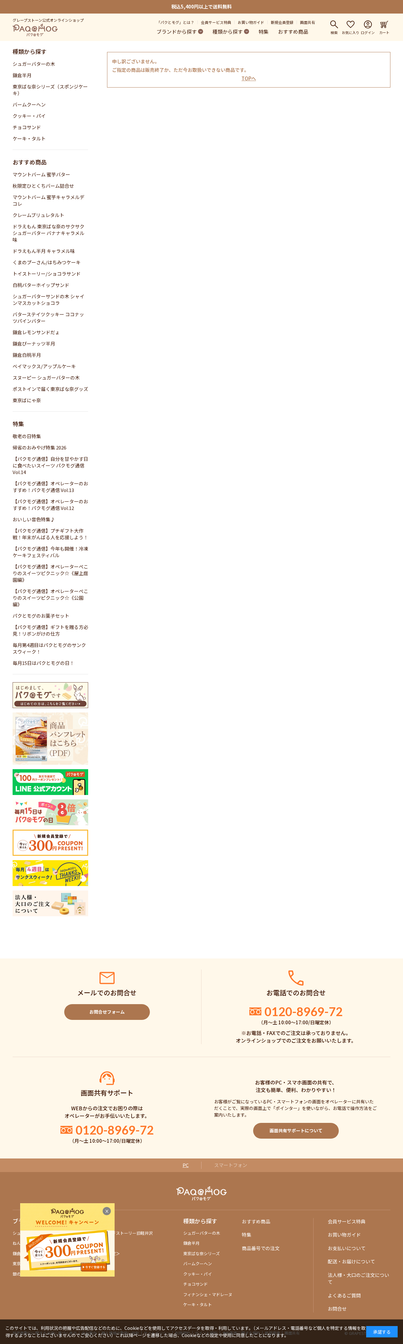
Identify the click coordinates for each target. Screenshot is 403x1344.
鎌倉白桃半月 (27, 355)
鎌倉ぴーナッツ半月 (34, 343)
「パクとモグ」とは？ (175, 22)
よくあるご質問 (344, 1295)
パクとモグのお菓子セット (41, 615)
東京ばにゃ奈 (27, 400)
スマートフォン (230, 1165)
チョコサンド (27, 127)
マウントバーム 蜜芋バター (41, 174)
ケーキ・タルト (29, 138)
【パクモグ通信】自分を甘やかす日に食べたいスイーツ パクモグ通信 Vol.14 (50, 465)
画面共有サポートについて (296, 1130)
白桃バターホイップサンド (41, 285)
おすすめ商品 (293, 31)
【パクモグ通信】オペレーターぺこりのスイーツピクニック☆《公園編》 (50, 598)
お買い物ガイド (251, 22)
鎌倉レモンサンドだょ (36, 332)
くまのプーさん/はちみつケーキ (47, 262)
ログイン (368, 32)
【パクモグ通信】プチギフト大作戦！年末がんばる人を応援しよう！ (50, 533)
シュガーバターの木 (34, 63)
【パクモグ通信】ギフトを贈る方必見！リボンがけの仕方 (50, 630)
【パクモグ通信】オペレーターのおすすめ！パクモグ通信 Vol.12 (50, 504)
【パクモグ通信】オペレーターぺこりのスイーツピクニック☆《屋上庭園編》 (50, 573)
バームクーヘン (29, 104)
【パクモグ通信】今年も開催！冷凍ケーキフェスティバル (50, 551)
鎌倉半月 (22, 75)
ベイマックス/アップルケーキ (44, 366)
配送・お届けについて (351, 1261)
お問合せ (337, 1308)
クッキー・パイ (29, 115)
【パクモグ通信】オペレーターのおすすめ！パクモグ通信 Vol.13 (50, 486)
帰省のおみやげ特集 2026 (39, 447)
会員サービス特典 (216, 22)
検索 (334, 32)
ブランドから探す (176, 31)
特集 (263, 31)
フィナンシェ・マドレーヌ (207, 1294)
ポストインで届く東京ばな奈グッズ (50, 389)
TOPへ (248, 78)
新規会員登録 (282, 22)
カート (384, 32)
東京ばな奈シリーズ (201, 1253)
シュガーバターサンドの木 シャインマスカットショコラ (48, 299)
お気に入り (350, 32)
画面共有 (307, 22)
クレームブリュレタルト (38, 215)
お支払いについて (347, 1248)
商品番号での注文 (261, 1248)
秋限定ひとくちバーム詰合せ (43, 185)
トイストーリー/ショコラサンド (47, 273)
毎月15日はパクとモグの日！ (43, 663)
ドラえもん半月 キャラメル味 (44, 251)
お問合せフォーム (107, 1012)
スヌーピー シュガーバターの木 (46, 377)
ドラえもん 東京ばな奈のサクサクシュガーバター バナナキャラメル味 (48, 233)
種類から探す (228, 31)
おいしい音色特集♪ (34, 519)
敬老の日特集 (27, 436)
